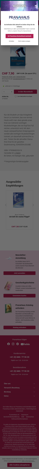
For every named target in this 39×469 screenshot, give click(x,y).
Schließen (11, 41)
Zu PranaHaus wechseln (19, 36)
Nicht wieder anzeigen (24, 41)
